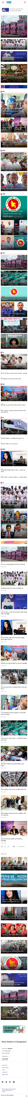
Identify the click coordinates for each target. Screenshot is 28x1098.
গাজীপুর (3, 327)
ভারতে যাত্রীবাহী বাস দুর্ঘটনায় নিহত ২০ (11, 1018)
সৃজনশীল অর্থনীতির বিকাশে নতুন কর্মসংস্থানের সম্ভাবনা (20, 245)
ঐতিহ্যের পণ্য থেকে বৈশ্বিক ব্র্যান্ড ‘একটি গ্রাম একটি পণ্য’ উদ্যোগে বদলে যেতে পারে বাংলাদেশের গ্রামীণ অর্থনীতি (14, 77)
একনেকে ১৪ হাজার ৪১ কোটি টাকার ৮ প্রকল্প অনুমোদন (6, 245)
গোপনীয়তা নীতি (4, 1072)
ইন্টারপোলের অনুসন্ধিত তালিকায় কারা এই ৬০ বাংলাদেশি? (13, 432)
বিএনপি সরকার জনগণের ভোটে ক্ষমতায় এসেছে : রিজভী (12, 188)
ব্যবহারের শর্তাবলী (5, 1074)
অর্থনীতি (4, 73)
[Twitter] (10, 1082)
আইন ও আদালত (3, 762)
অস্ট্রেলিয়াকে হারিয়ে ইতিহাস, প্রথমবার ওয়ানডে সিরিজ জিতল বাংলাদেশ (7, 518)
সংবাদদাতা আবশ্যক (5, 1067)
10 (3, 1015)
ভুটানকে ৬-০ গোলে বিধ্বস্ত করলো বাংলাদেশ (12, 935)
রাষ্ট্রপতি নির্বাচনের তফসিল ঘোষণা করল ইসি (20, 143)
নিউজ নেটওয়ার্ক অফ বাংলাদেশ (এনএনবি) (9, 1089)
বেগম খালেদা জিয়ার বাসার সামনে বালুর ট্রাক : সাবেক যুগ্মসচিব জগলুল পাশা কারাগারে (13, 111)
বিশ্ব (1, 437)
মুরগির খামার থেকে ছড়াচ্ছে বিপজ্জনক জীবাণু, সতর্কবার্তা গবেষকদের (13, 405)
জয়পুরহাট (2, 661)
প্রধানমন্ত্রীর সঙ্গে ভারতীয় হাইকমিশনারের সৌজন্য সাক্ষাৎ (7, 142)
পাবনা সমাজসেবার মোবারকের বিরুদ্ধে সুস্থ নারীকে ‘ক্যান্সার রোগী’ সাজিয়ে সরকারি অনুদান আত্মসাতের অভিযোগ (14, 345)
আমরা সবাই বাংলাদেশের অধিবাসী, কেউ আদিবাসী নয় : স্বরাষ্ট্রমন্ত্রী (20, 127)
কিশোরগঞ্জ (2, 610)
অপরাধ (3, 429)
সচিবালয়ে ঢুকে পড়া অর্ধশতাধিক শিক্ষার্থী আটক (13, 951)
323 (14, 846)
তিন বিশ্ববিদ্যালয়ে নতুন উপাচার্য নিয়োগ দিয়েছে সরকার (11, 379)
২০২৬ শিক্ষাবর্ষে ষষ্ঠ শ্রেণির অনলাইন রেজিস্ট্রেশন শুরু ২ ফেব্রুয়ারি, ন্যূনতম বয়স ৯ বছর (13, 866)
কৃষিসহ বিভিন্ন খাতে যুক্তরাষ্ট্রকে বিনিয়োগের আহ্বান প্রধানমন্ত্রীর (6, 230)
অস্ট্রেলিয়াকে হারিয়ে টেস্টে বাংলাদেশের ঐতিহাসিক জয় (13, 47)
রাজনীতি (4, 186)
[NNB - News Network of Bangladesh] (9, 3)
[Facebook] (2, 1082)
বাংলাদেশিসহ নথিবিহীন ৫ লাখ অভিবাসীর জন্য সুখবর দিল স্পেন (12, 438)
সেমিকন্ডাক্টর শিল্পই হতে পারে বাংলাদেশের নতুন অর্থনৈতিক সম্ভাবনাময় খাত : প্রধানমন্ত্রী (20, 229)
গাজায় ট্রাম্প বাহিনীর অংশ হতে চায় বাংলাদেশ (9, 444)
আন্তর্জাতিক (2, 403)
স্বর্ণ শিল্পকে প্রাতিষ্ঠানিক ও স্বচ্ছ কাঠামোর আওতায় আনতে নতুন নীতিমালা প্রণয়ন (13, 213)
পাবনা (3, 311)
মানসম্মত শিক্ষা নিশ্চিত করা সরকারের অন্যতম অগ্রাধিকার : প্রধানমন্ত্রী (14, 373)
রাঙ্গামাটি (3, 279)
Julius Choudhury (10, 1095)
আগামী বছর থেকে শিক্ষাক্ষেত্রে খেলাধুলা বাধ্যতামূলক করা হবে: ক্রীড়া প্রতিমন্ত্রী (19, 532)
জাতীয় (3, 121)
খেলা (3, 44)
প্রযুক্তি (2, 468)
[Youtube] (14, 1082)
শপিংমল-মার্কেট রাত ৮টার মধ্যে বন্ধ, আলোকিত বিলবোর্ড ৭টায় (13, 789)
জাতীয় (1, 685)
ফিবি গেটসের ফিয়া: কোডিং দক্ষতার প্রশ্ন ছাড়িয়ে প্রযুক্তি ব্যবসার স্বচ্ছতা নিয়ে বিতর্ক (17, 9)
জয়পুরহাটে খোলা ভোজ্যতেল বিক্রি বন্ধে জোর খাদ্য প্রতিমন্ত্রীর (14, 663)
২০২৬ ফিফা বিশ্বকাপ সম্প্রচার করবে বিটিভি (19, 519)
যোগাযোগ (3, 1070)
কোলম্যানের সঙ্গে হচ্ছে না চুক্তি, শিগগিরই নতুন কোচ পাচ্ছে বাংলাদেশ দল (7, 533)
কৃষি (1, 409)
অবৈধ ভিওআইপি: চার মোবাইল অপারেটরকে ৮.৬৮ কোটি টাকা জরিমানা (14, 477)
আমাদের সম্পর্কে (4, 1065)
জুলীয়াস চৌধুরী (7, 1050)
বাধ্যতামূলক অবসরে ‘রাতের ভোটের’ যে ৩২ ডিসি (11, 299)
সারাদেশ (4, 32)
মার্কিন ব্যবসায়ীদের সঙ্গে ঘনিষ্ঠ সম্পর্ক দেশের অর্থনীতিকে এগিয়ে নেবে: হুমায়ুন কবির (7, 126)
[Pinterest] (6, 1082)
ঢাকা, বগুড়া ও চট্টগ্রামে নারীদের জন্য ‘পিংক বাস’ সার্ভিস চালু (14, 35)
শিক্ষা (3, 363)
